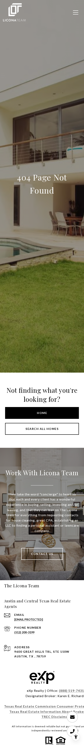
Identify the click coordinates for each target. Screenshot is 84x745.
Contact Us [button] (42, 554)
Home (42, 413)
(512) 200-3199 (24, 632)
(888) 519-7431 (71, 690)
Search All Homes (42, 428)
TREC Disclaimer (55, 717)
